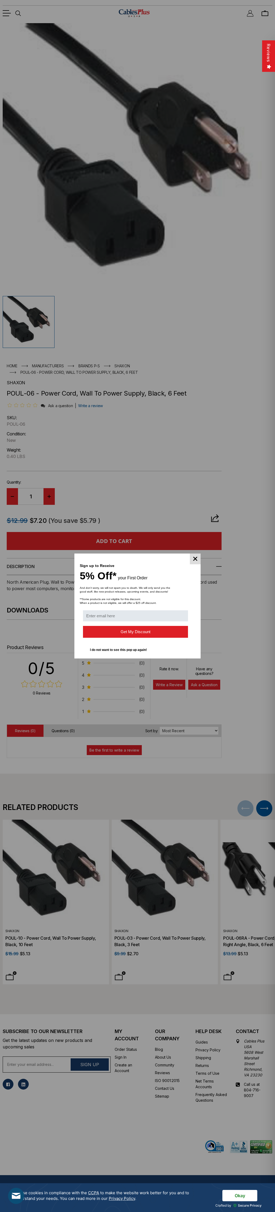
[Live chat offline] (16, 1196)
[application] (137, 1197)
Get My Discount (135, 631)
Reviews (268, 53)
